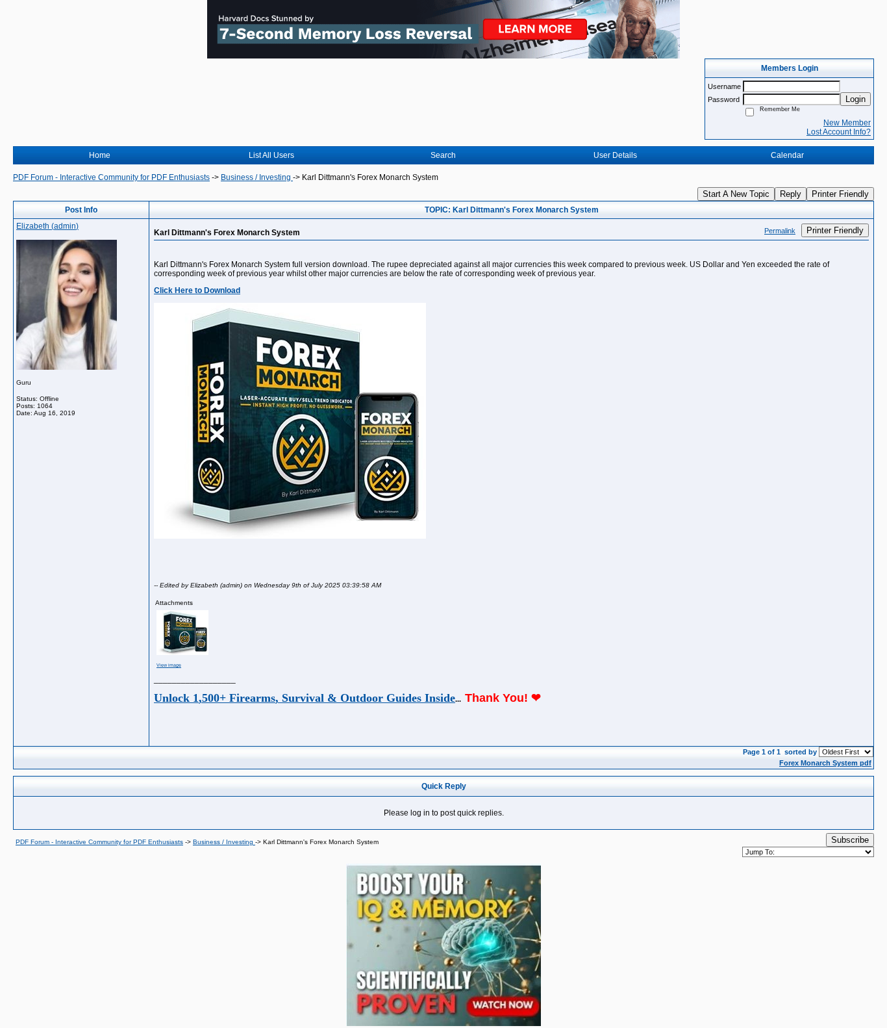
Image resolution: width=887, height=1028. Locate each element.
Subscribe (850, 840)
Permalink (779, 231)
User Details (615, 155)
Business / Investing (257, 177)
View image (168, 665)
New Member (847, 122)
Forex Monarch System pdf (825, 763)
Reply (790, 194)
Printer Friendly (840, 194)
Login (855, 99)
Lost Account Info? (838, 131)
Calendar (787, 155)
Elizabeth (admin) (47, 226)
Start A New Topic (736, 194)
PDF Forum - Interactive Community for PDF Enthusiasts (111, 177)
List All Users (271, 155)
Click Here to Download (197, 290)
